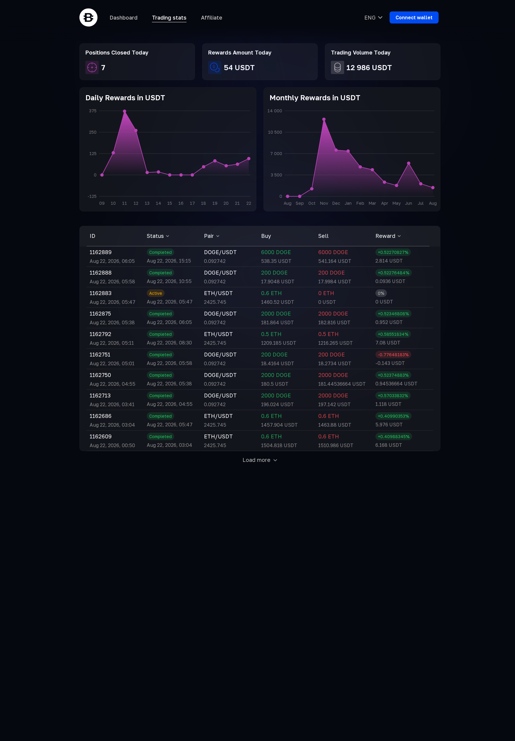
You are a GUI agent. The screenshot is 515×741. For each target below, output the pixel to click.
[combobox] (373, 17)
